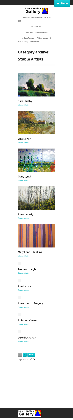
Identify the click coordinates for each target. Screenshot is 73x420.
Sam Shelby (25, 101)
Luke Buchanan (27, 337)
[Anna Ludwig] (36, 198)
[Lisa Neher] (36, 122)
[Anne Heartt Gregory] (19, 297)
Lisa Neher (24, 138)
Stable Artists (23, 105)
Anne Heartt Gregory (30, 303)
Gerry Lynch (25, 176)
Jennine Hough (27, 269)
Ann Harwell (25, 286)
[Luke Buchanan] (19, 331)
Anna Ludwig (25, 214)
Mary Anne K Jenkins (30, 252)
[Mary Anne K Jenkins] (36, 235)
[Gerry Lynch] (36, 160)
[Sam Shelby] (36, 84)
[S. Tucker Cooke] (19, 314)
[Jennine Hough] (19, 263)
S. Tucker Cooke (27, 320)
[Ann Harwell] (19, 280)
